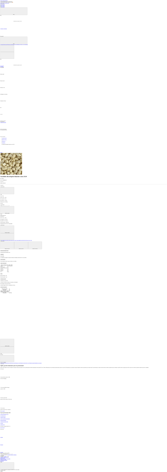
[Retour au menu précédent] (7, 48)
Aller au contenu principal (3, 0)
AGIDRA (5, 456)
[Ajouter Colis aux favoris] (7, 190)
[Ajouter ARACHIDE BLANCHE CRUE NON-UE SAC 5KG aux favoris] (7, 349)
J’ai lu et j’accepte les (9, 454)
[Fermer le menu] (7, 55)
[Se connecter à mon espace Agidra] (83, 25)
